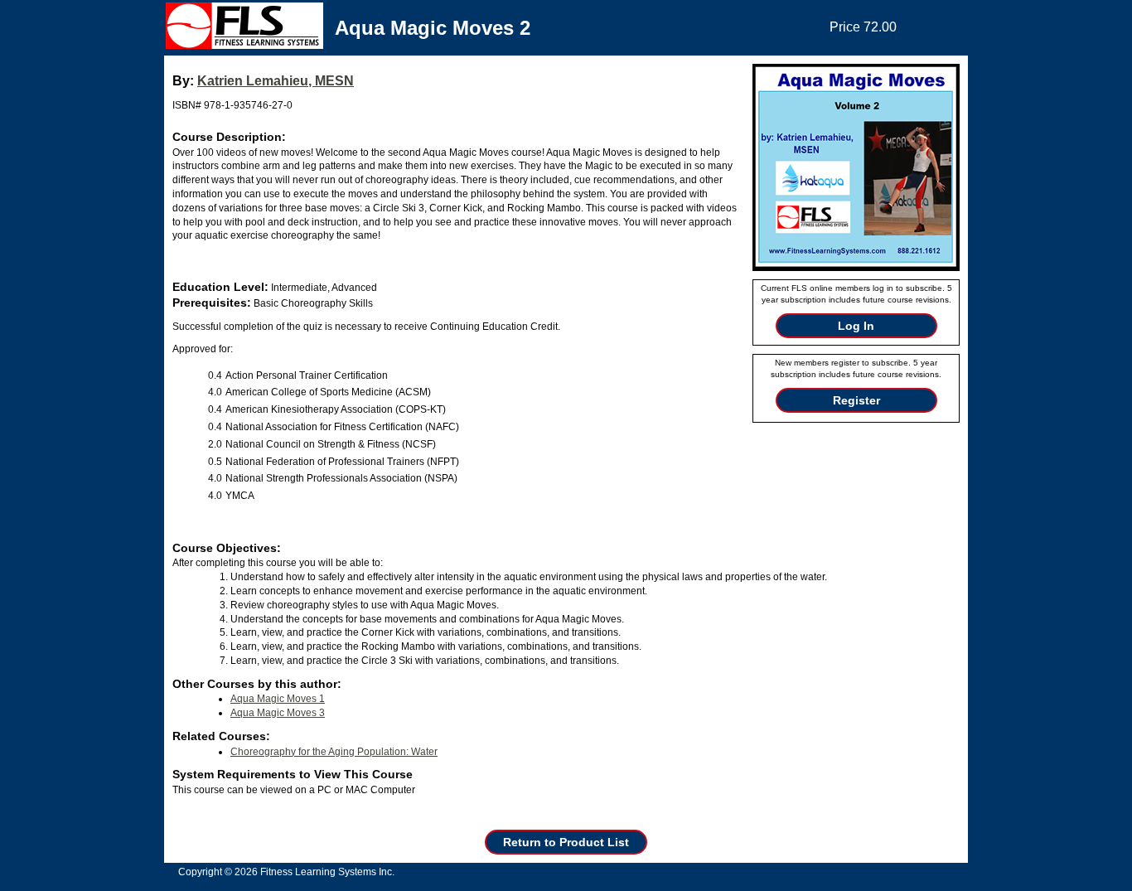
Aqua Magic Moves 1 (277, 699)
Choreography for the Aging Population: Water (334, 752)
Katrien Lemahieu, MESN (275, 81)
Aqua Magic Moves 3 (277, 713)
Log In (856, 325)
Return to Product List (566, 842)
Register (856, 400)
